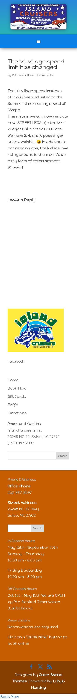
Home (13, 380)
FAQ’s (13, 404)
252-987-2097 (20, 492)
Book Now (17, 388)
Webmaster (19, 75)
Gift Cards (17, 396)
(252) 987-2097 (21, 443)
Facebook (16, 361)
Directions (17, 413)
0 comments (45, 75)
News (31, 75)
